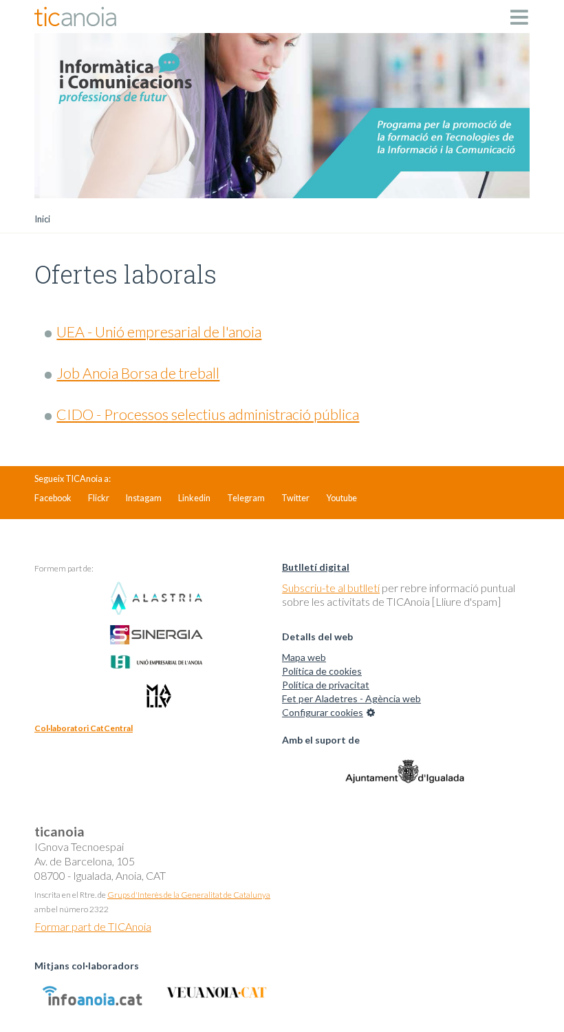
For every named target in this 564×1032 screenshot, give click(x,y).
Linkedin (194, 498)
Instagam (144, 498)
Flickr (98, 498)
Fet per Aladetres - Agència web (351, 698)
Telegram (246, 498)
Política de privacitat (325, 685)
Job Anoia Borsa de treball (137, 373)
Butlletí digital (315, 567)
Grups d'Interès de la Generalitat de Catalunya (188, 894)
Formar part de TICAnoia (92, 926)
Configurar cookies (322, 712)
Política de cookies (322, 671)
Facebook (53, 498)
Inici (42, 218)
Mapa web (304, 657)
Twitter (295, 498)
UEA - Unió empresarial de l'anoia (158, 332)
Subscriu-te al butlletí (331, 587)
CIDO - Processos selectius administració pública (207, 414)
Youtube (341, 498)
